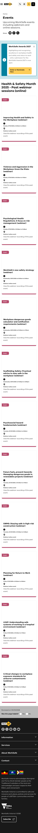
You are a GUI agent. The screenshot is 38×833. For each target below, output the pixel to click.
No (30, 714)
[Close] (34, 46)
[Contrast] (24, 4)
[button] (1, 4)
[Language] (20, 4)
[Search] (29, 4)
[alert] (19, 60)
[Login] (33, 4)
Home (5, 14)
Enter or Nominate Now (17, 71)
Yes (23, 714)
